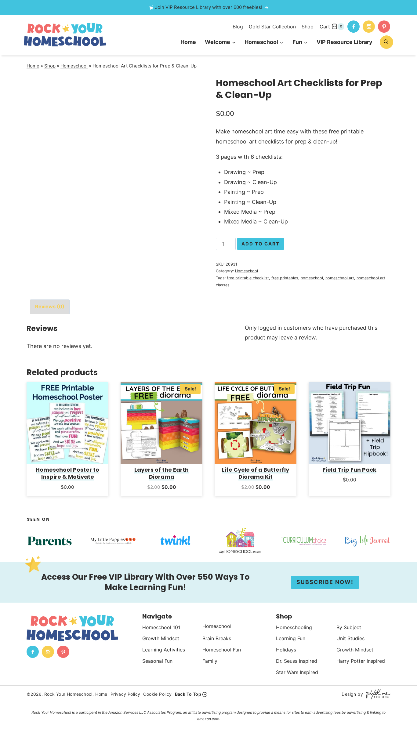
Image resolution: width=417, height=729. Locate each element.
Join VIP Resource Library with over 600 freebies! (208, 7)
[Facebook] (353, 26)
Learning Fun (290, 638)
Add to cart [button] (67, 495)
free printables (284, 278)
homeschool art (339, 278)
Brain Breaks (216, 638)
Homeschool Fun (221, 650)
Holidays (286, 650)
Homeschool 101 (161, 627)
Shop (308, 27)
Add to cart (260, 244)
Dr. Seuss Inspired (296, 661)
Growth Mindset (160, 638)
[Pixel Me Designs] (376, 694)
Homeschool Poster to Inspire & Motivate (67, 473)
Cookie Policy (157, 694)
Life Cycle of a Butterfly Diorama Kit (255, 473)
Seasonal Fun (157, 661)
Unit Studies (350, 638)
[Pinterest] (384, 26)
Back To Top (188, 694)
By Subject (348, 627)
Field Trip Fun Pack (349, 469)
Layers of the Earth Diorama (161, 473)
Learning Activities (163, 650)
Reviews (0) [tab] (49, 306)
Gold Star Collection (272, 27)
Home (188, 42)
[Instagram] (369, 26)
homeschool (312, 278)
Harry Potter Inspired (360, 661)
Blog (238, 27)
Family (209, 661)
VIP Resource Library (344, 42)
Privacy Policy (125, 694)
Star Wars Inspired (297, 672)
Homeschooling (294, 627)
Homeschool (74, 66)
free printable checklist (248, 278)
